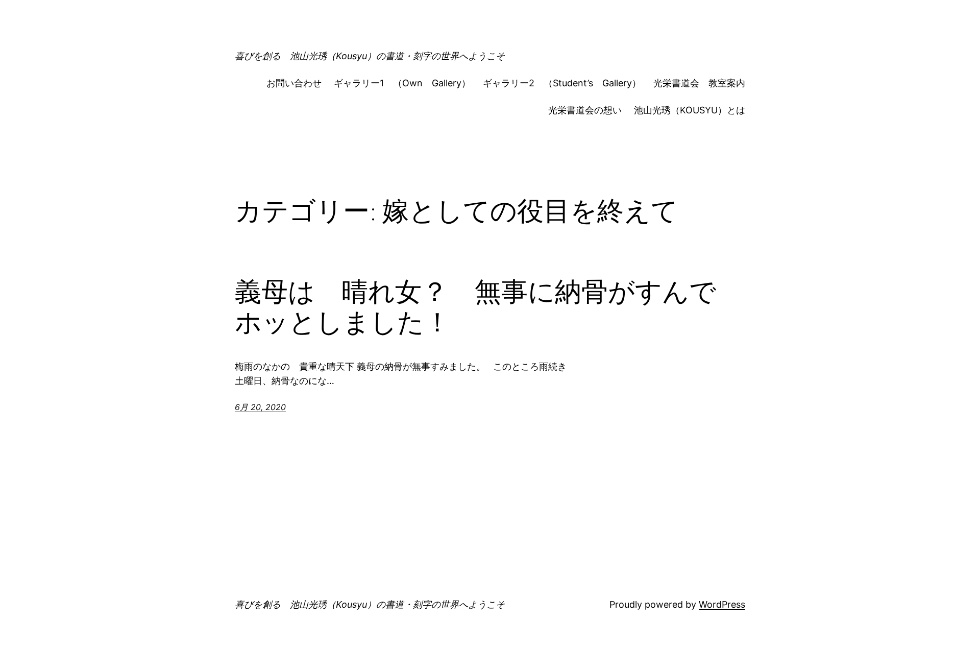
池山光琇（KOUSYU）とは (689, 110)
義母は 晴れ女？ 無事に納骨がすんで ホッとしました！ (489, 307)
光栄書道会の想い (585, 110)
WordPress (722, 604)
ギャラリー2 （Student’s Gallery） (562, 83)
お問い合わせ (294, 83)
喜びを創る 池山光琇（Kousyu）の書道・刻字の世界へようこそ (370, 56)
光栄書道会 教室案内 (699, 83)
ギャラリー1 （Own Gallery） (402, 83)
